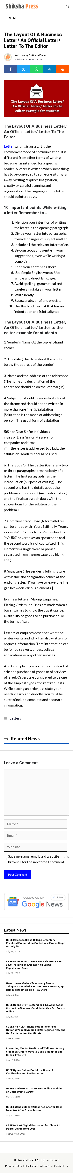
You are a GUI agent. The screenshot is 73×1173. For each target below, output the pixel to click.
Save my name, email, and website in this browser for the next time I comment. (38, 859)
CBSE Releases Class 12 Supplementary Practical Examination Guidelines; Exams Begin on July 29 (35, 943)
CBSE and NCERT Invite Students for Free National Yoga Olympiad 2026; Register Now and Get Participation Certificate (36, 1030)
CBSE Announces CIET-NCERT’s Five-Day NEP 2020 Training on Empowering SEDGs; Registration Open (34, 965)
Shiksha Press (37, 55)
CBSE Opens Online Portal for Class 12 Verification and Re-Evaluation (29, 1072)
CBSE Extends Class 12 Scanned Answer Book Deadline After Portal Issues (34, 1109)
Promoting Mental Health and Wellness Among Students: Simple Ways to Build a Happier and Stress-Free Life (35, 1051)
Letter (9, 146)
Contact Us (61, 1166)
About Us (46, 1166)
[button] (67, 6)
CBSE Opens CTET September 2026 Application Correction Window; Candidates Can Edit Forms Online (35, 1008)
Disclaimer (31, 1166)
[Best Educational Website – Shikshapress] (21, 6)
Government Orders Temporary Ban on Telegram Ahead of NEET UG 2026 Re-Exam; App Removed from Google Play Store (35, 986)
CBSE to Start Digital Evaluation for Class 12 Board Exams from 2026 (33, 1127)
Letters (15, 718)
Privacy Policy (13, 1166)
